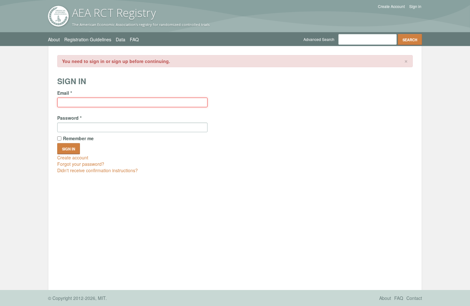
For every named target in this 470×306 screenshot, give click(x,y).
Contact (414, 298)
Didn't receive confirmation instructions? (97, 170)
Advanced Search (318, 39)
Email (64, 93)
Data (120, 39)
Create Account (391, 6)
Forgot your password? (80, 164)
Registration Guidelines (87, 39)
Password (69, 118)
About (54, 39)
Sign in (415, 6)
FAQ (134, 39)
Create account (72, 157)
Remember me (78, 138)
